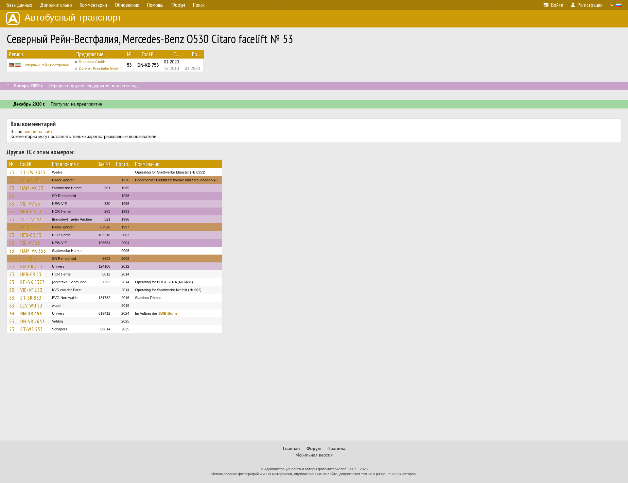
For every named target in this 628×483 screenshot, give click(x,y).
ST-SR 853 (31, 297)
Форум (313, 448)
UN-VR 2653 (32, 321)
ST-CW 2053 (32, 172)
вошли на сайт (38, 131)
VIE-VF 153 (31, 290)
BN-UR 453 (31, 313)
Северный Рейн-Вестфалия (46, 65)
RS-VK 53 (29, 258)
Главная (291, 448)
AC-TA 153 (31, 219)
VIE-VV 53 (30, 203)
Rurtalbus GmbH (92, 62)
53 (11, 172)
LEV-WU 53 (31, 305)
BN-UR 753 (31, 266)
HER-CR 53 (31, 211)
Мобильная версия (314, 455)
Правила (336, 448)
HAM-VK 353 (33, 250)
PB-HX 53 (30, 227)
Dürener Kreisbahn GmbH (99, 68)
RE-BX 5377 (32, 282)
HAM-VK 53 (32, 188)
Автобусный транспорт (73, 17)
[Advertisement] (314, 390)
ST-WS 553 (31, 329)
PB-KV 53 (30, 180)
